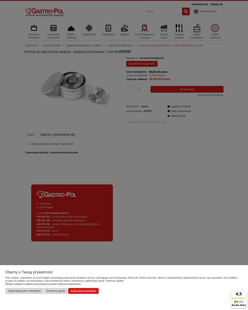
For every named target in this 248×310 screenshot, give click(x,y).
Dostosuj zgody (55, 290)
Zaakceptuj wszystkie (83, 290)
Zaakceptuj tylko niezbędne (24, 290)
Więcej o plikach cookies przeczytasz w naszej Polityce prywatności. (43, 283)
